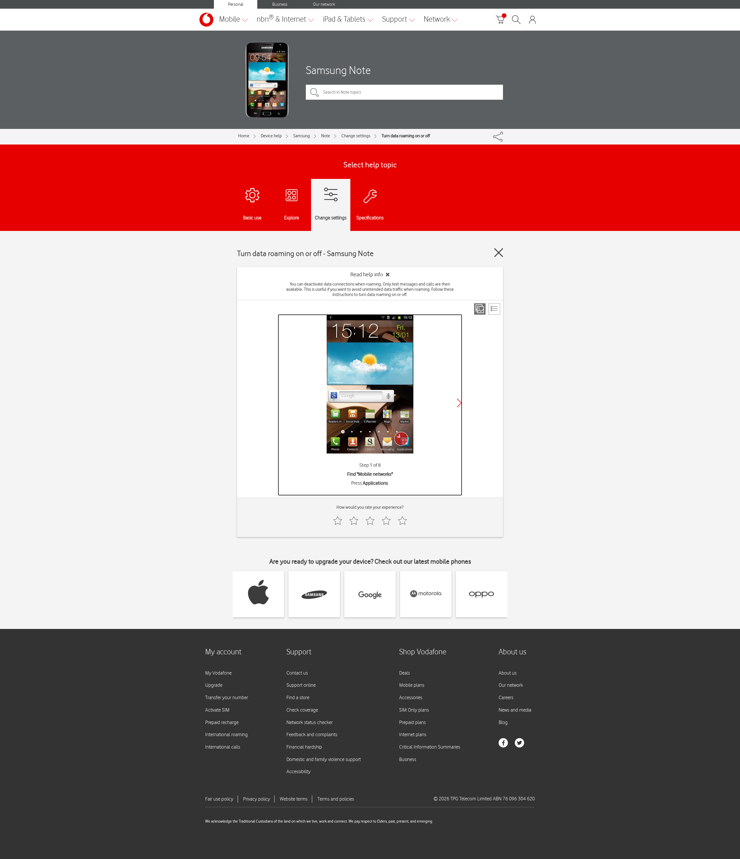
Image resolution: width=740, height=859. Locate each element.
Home (243, 135)
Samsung (301, 135)
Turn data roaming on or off (406, 135)
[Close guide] (498, 252)
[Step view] (480, 309)
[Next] (459, 403)
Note (325, 135)
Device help (271, 135)
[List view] (494, 309)
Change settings (355, 135)
